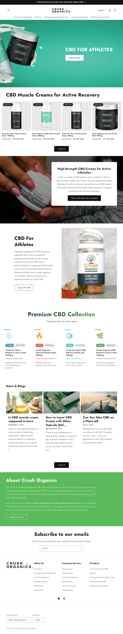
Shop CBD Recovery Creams (84, 198)
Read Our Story (17, 517)
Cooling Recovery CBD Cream (102, 577)
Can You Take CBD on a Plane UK (98, 419)
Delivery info (67, 569)
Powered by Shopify (29, 628)
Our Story (38, 569)
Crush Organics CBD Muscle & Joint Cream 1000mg (46, 135)
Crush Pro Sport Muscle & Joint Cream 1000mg (14, 135)
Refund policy (67, 590)
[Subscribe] (80, 548)
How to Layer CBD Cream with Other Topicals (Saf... (59, 421)
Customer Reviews (41, 577)
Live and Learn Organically (44, 573)
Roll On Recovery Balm (99, 586)
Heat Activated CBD (98, 582)
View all (61, 149)
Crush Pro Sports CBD (99, 569)
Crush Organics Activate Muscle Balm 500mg (104, 135)
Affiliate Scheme (41, 582)
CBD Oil (93, 573)
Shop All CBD (24, 288)
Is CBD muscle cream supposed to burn (23, 419)
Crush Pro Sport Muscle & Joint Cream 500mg (74, 135)
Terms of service (69, 586)
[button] (8, 10)
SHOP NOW (74, 58)
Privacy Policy (67, 582)
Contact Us (38, 590)
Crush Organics (17, 628)
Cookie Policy (67, 573)
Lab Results (38, 586)
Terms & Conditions (70, 577)
